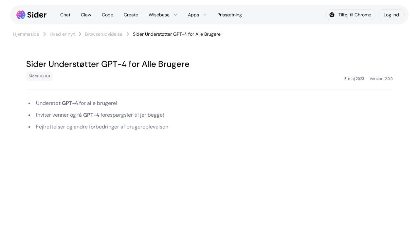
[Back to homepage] (31, 15)
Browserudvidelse (103, 34)
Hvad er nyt (62, 34)
